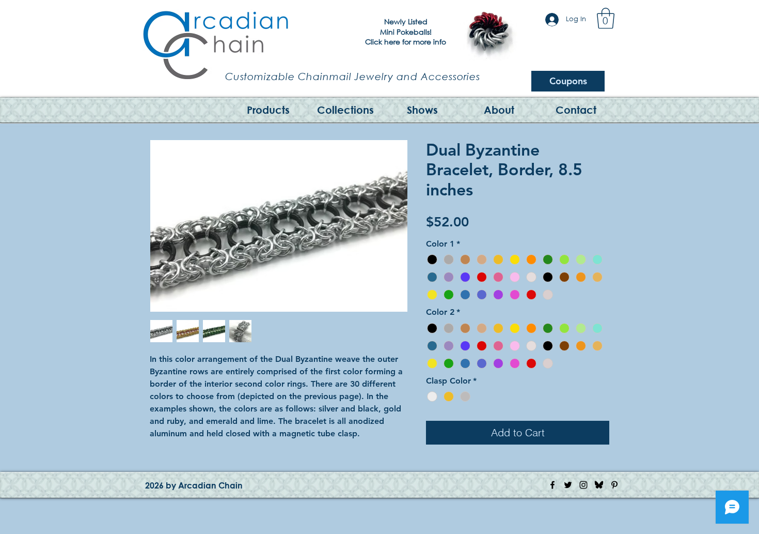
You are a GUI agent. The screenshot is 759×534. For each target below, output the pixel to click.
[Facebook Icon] (552, 485)
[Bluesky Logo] (599, 485)
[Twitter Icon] (568, 485)
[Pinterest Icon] (614, 485)
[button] (605, 18)
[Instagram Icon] (583, 485)
